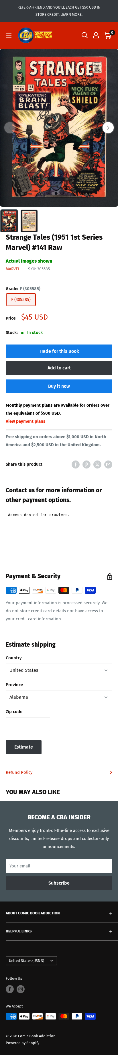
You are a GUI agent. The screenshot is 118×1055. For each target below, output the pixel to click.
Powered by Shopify (22, 1043)
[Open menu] (8, 35)
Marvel (13, 269)
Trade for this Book (59, 351)
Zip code (14, 711)
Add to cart (59, 368)
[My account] (96, 35)
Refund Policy (19, 772)
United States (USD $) (26, 960)
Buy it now (59, 386)
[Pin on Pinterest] (86, 464)
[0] (107, 35)
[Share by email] (108, 464)
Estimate (23, 747)
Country (14, 657)
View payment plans (25, 421)
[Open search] (85, 35)
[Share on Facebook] (76, 464)
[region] (59, 128)
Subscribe (59, 883)
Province (14, 684)
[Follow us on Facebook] (10, 989)
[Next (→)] (108, 127)
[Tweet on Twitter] (97, 464)
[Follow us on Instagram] (21, 989)
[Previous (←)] (9, 127)
